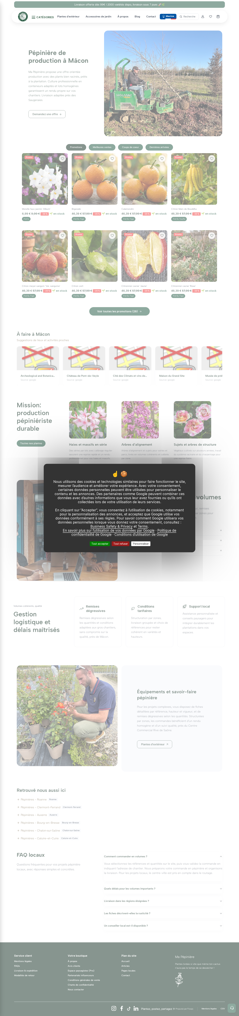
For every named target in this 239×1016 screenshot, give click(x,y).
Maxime (170, 16)
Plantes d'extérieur (68, 16)
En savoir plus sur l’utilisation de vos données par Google (108, 530)
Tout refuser (120, 543)
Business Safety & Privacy (111, 526)
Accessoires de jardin (98, 16)
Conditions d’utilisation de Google (141, 534)
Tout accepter (99, 543)
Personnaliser (141, 543)
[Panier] (218, 16)
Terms (143, 526)
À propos (123, 16)
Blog (137, 16)
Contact (151, 16)
